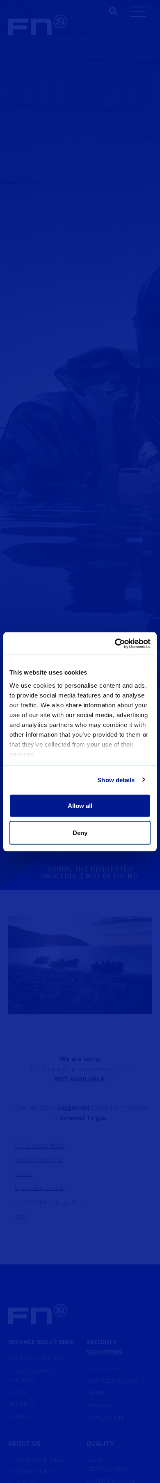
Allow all (80, 805)
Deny (80, 832)
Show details (116, 779)
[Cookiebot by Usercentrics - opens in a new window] (115, 643)
